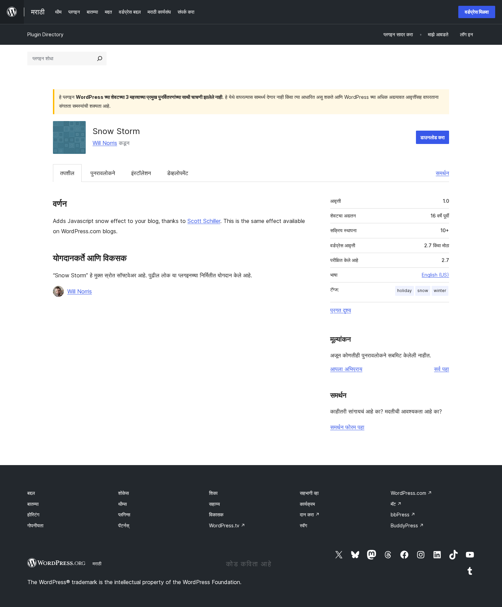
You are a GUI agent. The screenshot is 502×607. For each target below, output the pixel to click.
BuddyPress (407, 525)
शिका (213, 493)
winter (440, 290)
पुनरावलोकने (102, 173)
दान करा (310, 514)
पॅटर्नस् (123, 525)
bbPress (403, 514)
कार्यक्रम (307, 504)
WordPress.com (411, 493)
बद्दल (31, 493)
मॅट (396, 504)
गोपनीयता (35, 525)
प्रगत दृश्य (340, 310)
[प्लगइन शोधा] (100, 58)
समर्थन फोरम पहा (347, 427)
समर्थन (442, 173)
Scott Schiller (203, 220)
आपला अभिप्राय (346, 369)
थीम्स (122, 504)
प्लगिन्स (124, 514)
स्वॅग (303, 525)
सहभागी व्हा (309, 493)
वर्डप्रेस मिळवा (477, 12)
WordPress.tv (227, 525)
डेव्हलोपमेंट (177, 173)
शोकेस (123, 493)
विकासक (216, 514)
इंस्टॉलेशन (141, 173)
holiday (404, 290)
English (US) (435, 275)
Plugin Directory (45, 34)
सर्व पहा (441, 369)
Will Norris (105, 143)
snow (422, 290)
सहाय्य (214, 504)
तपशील (67, 173)
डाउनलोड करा (432, 137)
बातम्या (33, 504)
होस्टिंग (33, 514)
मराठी (97, 563)
